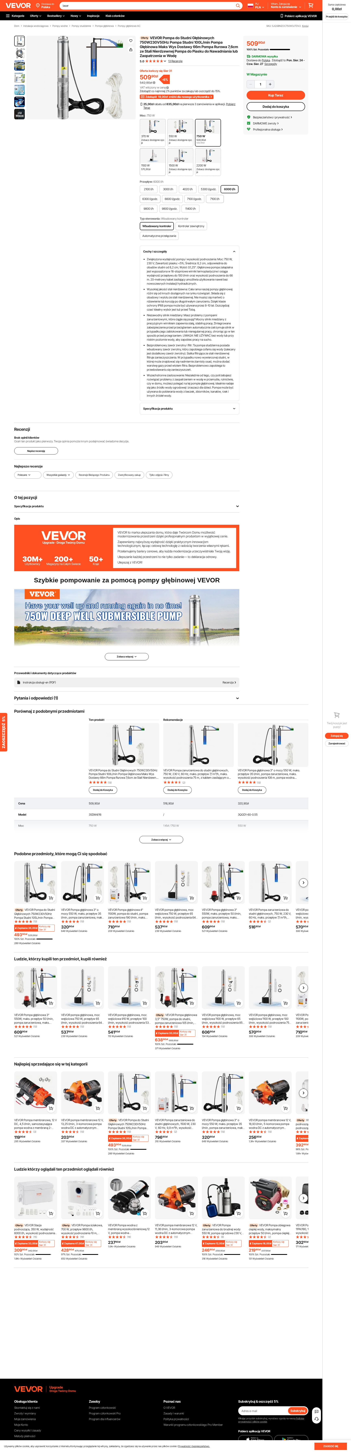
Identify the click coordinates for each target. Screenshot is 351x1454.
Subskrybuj (297, 1410)
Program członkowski (102, 1407)
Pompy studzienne (81, 26)
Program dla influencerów (104, 1419)
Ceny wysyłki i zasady (27, 1430)
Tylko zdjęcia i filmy (159, 474)
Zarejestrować (336, 743)
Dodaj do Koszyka (103, 789)
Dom (16, 26)
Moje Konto (21, 1424)
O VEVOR (169, 1407)
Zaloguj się (337, 735)
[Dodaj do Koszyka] (51, 898)
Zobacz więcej (159, 839)
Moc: (143, 115)
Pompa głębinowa (104, 26)
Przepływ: (146, 181)
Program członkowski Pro (105, 1413)
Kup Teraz (275, 95)
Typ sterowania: (150, 218)
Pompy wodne (60, 26)
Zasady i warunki (174, 1413)
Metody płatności (24, 1436)
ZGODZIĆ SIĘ (330, 1446)
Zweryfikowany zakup (129, 474)
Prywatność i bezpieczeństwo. (194, 1446)
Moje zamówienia (25, 1419)
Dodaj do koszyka (276, 107)
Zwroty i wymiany (25, 1413)
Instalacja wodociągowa (35, 26)
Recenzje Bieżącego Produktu (94, 474)
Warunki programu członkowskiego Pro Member (193, 1424)
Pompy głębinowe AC (129, 26)
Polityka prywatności (176, 1419)
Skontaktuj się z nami (27, 1407)
